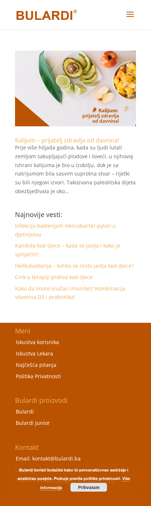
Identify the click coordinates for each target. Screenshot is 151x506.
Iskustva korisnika (37, 342)
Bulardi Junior (33, 422)
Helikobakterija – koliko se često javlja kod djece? (74, 265)
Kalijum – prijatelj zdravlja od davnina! (67, 140)
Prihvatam (89, 487)
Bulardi (25, 411)
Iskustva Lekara (34, 353)
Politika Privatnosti (38, 376)
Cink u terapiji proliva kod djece (54, 277)
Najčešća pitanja (36, 364)
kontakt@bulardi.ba (56, 458)
